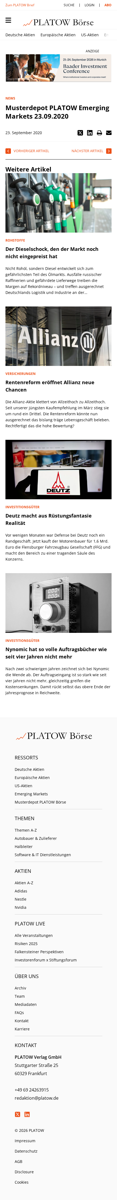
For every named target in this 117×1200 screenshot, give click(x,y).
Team (20, 996)
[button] (80, 133)
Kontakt (22, 1020)
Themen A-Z (26, 830)
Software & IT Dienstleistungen (43, 854)
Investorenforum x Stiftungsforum (46, 960)
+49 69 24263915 (32, 1090)
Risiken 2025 (26, 943)
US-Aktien (90, 34)
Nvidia (20, 907)
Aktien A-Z (24, 882)
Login (89, 5)
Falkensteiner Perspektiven (39, 951)
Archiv (20, 988)
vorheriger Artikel (31, 150)
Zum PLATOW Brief (19, 5)
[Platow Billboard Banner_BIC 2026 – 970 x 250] (58, 68)
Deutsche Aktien (20, 34)
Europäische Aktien (58, 34)
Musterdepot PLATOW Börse (40, 802)
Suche (69, 5)
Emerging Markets (31, 793)
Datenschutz (26, 1151)
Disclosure (24, 1171)
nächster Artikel (87, 150)
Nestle (20, 899)
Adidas (21, 891)
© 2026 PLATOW (29, 1130)
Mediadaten (26, 1004)
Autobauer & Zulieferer (36, 838)
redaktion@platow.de (37, 1098)
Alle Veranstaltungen (34, 935)
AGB (18, 1161)
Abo (108, 5)
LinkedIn (27, 1114)
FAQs (19, 1012)
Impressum (25, 1140)
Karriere (22, 1028)
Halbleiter (24, 846)
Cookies (22, 1182)
